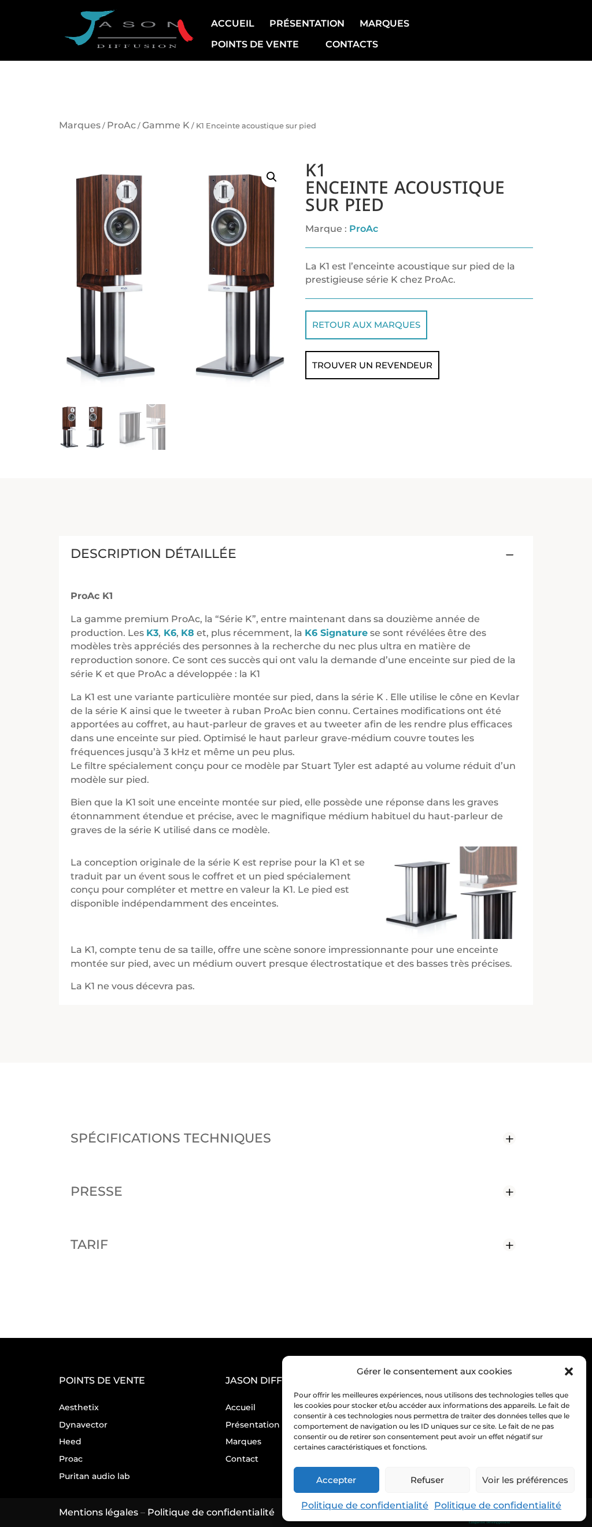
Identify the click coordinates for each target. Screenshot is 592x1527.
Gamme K (166, 125)
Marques (384, 24)
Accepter (336, 1479)
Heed (70, 1441)
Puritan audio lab (94, 1476)
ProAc (121, 125)
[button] (569, 1371)
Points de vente (255, 45)
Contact (241, 1459)
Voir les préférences (525, 1479)
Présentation (307, 24)
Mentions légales (98, 1512)
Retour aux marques (366, 324)
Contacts (351, 45)
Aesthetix (79, 1407)
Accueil (232, 24)
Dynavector (83, 1424)
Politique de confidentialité (364, 1505)
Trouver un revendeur (372, 365)
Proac (71, 1459)
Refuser (427, 1479)
